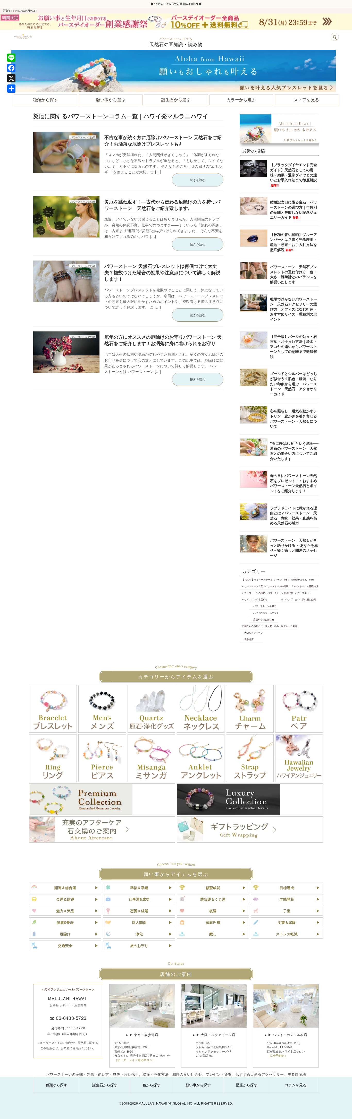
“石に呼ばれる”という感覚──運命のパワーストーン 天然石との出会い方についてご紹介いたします (294, 451)
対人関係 (139, 922)
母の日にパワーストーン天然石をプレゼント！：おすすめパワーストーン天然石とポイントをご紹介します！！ (293, 483)
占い (297, 599)
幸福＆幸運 (139, 887)
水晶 (276, 625)
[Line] (11, 58)
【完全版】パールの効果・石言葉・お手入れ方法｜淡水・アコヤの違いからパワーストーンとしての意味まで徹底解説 (293, 346)
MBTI (286, 579)
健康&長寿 (65, 922)
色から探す (152, 1084)
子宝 (286, 910)
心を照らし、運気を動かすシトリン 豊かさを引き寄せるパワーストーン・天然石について (293, 418)
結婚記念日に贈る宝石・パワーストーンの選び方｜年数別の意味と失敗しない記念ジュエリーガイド (293, 209)
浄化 (139, 933)
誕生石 (284, 625)
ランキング (287, 599)
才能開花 (287, 899)
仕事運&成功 (139, 899)
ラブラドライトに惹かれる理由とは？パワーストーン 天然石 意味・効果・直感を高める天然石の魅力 (293, 515)
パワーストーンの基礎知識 (304, 586)
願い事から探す (198, 1084)
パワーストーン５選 (252, 586)
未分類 (268, 625)
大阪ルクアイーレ (253, 632)
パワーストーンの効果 (276, 586)
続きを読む (197, 179)
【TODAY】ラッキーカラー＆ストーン (262, 579)
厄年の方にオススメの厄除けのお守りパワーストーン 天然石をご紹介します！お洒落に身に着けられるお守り (163, 340)
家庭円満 (213, 922)
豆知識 (293, 625)
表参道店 (249, 639)
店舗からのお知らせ (263, 619)
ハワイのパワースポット (266, 612)
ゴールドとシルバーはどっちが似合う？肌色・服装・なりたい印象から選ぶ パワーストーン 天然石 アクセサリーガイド (293, 383)
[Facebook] (11, 68)
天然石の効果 (309, 599)
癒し (212, 933)
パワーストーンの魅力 (264, 606)
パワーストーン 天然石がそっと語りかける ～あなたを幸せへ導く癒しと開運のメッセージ (294, 547)
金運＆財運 (65, 899)
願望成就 (213, 887)
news (311, 579)
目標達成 (287, 887)
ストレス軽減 (287, 933)
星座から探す (246, 1084)
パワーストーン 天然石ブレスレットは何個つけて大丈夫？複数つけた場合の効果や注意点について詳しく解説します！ (162, 272)
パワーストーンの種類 (253, 592)
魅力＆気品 (65, 910)
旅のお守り (139, 945)
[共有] (11, 88)
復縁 (212, 910)
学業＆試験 (287, 922)
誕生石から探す (105, 1084)
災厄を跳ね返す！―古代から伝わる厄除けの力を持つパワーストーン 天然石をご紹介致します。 (162, 204)
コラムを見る (295, 1084)
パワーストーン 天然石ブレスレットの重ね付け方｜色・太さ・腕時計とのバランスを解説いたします (293, 274)
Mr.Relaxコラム (299, 579)
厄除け (65, 933)
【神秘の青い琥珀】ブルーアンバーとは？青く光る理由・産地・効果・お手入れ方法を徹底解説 (293, 242)
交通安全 (65, 945)
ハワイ (245, 599)
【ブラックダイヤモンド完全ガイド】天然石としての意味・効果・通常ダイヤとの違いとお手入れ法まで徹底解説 (293, 174)
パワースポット (303, 592)
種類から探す (56, 1084)
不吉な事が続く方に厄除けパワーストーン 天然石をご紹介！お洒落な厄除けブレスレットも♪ (163, 140)
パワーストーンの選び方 (280, 592)
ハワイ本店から (259, 599)
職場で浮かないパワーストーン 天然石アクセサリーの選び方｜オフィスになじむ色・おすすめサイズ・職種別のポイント (293, 308)
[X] (11, 78)
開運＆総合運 (65, 887)
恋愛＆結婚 (139, 910)
